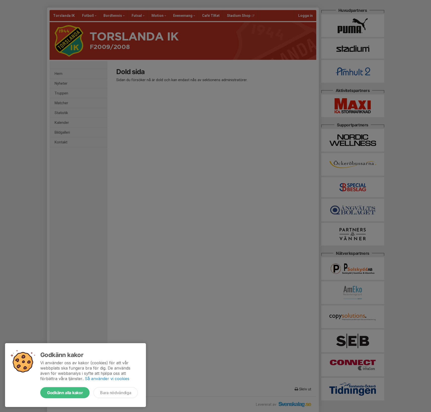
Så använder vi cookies (107, 378)
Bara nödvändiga (115, 392)
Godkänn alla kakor (65, 392)
